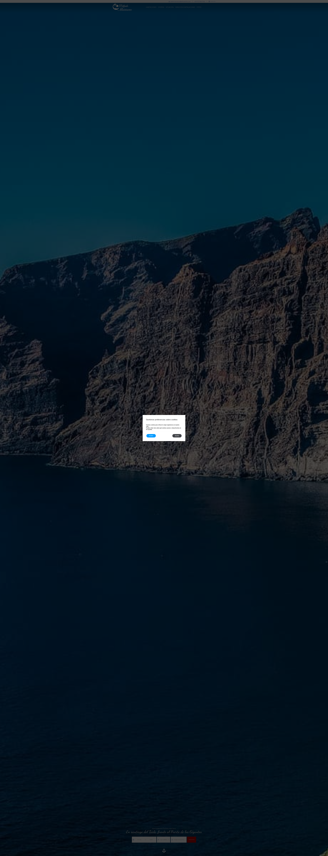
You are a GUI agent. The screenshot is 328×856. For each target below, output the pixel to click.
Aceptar (151, 436)
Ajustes (177, 436)
